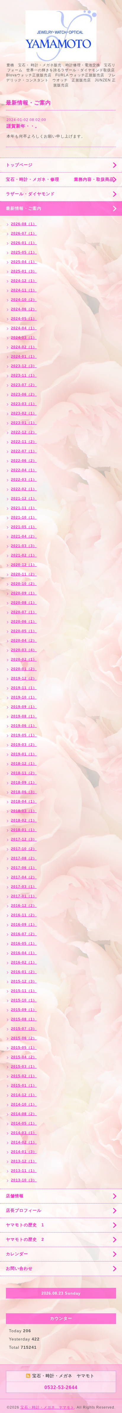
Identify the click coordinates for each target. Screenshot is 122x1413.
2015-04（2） (24, 1057)
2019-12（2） (24, 678)
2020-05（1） (24, 631)
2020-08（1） (24, 603)
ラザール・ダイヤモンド (30, 193)
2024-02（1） (24, 347)
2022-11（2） (24, 442)
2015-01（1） (24, 1085)
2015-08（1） (24, 1019)
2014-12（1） (24, 1095)
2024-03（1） (24, 337)
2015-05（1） (24, 1048)
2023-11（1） (24, 375)
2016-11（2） (24, 915)
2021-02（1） (24, 555)
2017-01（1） (24, 896)
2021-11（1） (24, 508)
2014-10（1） (24, 1104)
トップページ (19, 164)
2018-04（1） (24, 801)
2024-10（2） (24, 300)
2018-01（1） (24, 830)
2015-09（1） (24, 1010)
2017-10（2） (24, 849)
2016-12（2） (24, 906)
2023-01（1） (24, 423)
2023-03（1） (24, 404)
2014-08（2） (24, 1114)
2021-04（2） (24, 536)
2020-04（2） (24, 640)
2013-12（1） (24, 1161)
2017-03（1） (24, 887)
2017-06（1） (24, 868)
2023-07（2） (24, 385)
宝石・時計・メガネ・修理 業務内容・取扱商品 (60, 179)
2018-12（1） (24, 764)
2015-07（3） (24, 1029)
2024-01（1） (24, 356)
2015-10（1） (24, 1000)
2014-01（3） (24, 1152)
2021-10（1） (24, 517)
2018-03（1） (24, 811)
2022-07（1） (24, 451)
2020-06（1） (24, 622)
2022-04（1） (24, 470)
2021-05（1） (24, 527)
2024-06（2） (24, 309)
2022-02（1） (24, 489)
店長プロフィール (23, 1210)
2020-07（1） (24, 612)
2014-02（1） (24, 1142)
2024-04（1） (24, 328)
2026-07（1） (24, 233)
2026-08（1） (24, 224)
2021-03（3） (24, 546)
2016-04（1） (24, 953)
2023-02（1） (24, 413)
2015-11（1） (24, 991)
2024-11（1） (24, 290)
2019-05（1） (24, 735)
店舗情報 (15, 1195)
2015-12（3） (24, 981)
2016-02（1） (24, 962)
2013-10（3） (24, 1180)
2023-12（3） (24, 366)
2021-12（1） (24, 498)
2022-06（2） (24, 461)
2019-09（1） (24, 707)
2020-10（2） (24, 584)
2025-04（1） (24, 262)
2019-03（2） (24, 745)
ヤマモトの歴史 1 (25, 1224)
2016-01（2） (24, 972)
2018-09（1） (24, 782)
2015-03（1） (24, 1066)
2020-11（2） (24, 574)
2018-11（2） (24, 773)
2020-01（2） (24, 669)
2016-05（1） (24, 943)
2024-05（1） (24, 319)
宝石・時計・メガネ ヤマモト (47, 1407)
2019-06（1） (24, 726)
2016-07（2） (24, 934)
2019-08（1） (24, 716)
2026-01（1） (24, 243)
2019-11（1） (24, 688)
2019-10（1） (24, 697)
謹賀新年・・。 (23, 125)
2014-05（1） (24, 1123)
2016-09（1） (24, 924)
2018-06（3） (24, 792)
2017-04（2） (24, 877)
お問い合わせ (19, 1268)
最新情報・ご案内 (23, 208)
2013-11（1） (24, 1171)
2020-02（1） (24, 659)
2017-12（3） (24, 839)
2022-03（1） (24, 480)
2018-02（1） (24, 820)
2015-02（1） (24, 1076)
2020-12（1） (24, 565)
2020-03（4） (24, 650)
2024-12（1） (24, 281)
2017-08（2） (24, 858)
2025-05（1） (24, 252)
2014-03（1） (24, 1133)
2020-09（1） (24, 593)
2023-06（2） (24, 394)
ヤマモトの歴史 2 (25, 1239)
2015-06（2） (24, 1038)
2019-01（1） (24, 754)
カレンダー (17, 1253)
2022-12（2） (24, 432)
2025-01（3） (24, 271)
